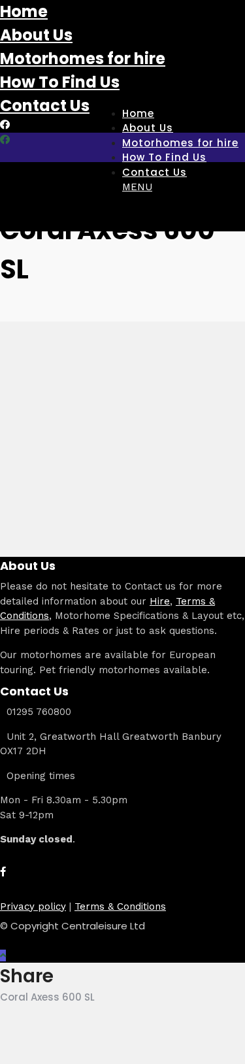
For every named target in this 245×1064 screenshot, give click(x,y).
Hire (160, 601)
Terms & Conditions (120, 906)
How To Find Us (60, 82)
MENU (137, 187)
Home (24, 11)
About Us (36, 35)
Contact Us (45, 105)
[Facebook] (3, 872)
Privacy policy (33, 906)
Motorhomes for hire (82, 58)
